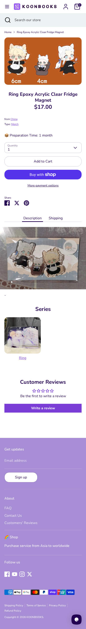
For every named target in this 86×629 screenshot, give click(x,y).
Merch (15, 124)
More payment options (43, 185)
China (14, 119)
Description (32, 218)
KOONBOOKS (34, 617)
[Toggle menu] (6, 6)
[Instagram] (22, 574)
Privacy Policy (57, 605)
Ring (22, 358)
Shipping (56, 218)
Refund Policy (12, 610)
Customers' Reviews (20, 522)
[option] (43, 61)
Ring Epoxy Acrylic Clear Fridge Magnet (40, 32)
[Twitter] (29, 574)
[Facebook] (7, 574)
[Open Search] (7, 20)
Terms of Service (36, 605)
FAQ (7, 508)
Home (7, 32)
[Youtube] (14, 574)
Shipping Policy (13, 605)
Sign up (21, 477)
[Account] (65, 4)
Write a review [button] (43, 408)
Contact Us (13, 515)
